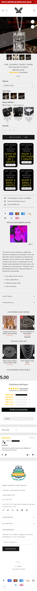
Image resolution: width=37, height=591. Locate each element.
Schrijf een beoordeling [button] (18, 410)
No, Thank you (19, 105)
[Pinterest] (17, 510)
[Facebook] (3, 510)
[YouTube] (22, 510)
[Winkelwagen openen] (34, 10)
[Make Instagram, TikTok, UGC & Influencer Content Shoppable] (30, 245)
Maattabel (7, 296)
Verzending (8, 302)
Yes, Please (7, 105)
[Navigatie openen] (3, 10)
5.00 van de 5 (24, 389)
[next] (34, 325)
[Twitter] (8, 510)
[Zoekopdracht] (7, 10)
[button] (14, 72)
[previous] (2, 325)
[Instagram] (12, 510)
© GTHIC (18, 566)
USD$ (17, 562)
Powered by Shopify (18, 569)
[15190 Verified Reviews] (18, 481)
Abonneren (10, 549)
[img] (6, 438)
